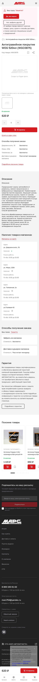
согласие (11, 508)
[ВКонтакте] (25, 55)
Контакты (5, 554)
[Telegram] (22, 55)
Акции (4, 529)
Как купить (6, 534)
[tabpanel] (13, 448)
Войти (13, 680)
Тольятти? (19, 10)
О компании (6, 559)
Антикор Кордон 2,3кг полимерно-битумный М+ (13, 453)
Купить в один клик (9, 135)
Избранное (23, 680)
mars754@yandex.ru (11, 600)
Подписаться (19, 504)
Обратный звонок (10, 614)
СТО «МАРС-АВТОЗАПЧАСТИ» (16, 644)
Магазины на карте (9, 239)
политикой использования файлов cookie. (21, 663)
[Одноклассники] (29, 55)
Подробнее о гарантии (13, 406)
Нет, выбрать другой (14, 22)
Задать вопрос (9, 620)
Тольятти (14, 332)
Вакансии (5, 564)
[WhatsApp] (32, 55)
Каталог (4, 680)
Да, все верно (11, 16)
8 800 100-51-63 (9, 587)
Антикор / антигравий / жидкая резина (12, 449)
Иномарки (6, 549)
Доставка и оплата (9, 539)
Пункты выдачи (8, 544)
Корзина (34, 680)
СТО (3, 569)
